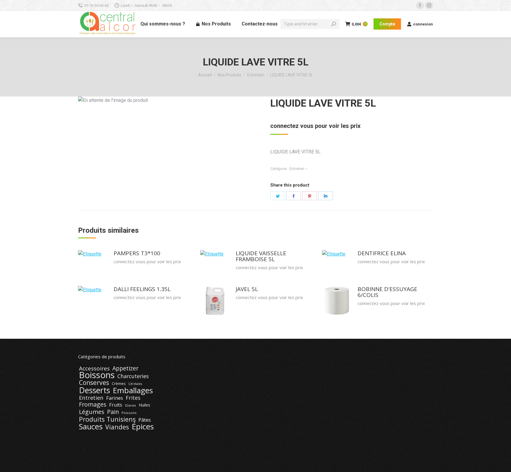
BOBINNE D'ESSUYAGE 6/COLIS (387, 292)
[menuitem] (162, 24)
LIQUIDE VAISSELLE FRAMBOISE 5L (261, 256)
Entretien (297, 168)
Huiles (144, 405)
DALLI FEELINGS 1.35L (142, 289)
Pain (113, 412)
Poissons (129, 412)
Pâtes (144, 420)
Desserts (94, 390)
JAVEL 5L (247, 289)
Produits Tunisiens (107, 419)
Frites (133, 398)
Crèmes (119, 383)
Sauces (91, 427)
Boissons (97, 375)
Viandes (117, 427)
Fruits (115, 405)
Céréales (135, 384)
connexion (423, 24)
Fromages (92, 404)
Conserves (94, 383)
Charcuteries (133, 376)
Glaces (130, 405)
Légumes (91, 412)
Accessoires (94, 368)
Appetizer (125, 368)
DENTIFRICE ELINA (382, 253)
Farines (114, 398)
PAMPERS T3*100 (137, 253)
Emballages (133, 390)
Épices (143, 426)
